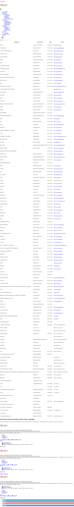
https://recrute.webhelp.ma (58, 254)
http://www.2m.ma (57, 212)
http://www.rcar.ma (57, 189)
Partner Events (6, 23)
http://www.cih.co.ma (57, 95)
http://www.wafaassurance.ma (59, 224)
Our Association (5, 11)
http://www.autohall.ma (58, 71)
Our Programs (4, 13)
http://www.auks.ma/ (57, 289)
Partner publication (7, 29)
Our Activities (4, 12)
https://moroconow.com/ (58, 301)
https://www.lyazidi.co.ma (58, 65)
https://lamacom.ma (57, 310)
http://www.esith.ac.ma (58, 106)
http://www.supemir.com (58, 215)
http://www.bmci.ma (57, 83)
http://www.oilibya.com (58, 174)
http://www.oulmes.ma (58, 130)
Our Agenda (6, 20)
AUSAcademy (6, 15)
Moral (5, 30)
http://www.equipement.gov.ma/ (59, 298)
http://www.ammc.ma (57, 59)
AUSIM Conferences (8, 22)
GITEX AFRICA (7, 24)
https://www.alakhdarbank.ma (59, 47)
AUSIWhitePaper (7, 27)
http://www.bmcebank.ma (58, 80)
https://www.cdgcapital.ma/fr (59, 92)
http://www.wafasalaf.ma (58, 227)
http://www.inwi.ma (57, 218)
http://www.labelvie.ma (58, 127)
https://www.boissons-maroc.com (59, 233)
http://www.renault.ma (57, 192)
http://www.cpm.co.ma (58, 77)
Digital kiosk (4, 25)
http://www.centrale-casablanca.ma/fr (60, 245)
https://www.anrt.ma (57, 268)
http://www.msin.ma (57, 165)
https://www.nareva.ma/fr (58, 168)
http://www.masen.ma (57, 159)
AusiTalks (6, 32)
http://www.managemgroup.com (59, 145)
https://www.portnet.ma (58, 186)
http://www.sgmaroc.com (58, 209)
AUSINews (6, 28)
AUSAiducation (7, 14)
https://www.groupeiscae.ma (59, 124)
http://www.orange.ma (57, 183)
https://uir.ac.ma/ (56, 292)
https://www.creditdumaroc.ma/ (59, 277)
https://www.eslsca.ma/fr (58, 248)
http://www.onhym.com (58, 236)
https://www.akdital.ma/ (58, 280)
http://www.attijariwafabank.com (59, 68)
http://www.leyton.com (58, 242)
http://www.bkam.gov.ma (58, 74)
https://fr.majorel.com (57, 142)
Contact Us (4, 35)
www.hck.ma (56, 315)
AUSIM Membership (5, 33)
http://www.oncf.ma (57, 177)
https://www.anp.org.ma (58, 62)
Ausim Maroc (2, 1)
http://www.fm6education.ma (59, 115)
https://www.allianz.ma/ (58, 56)
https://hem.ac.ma (57, 118)
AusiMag (6, 26)
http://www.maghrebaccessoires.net (60, 136)
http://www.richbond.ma (58, 195)
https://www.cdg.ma (57, 89)
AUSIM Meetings (7, 21)
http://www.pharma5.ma (58, 251)
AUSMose (6, 16)
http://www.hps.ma (57, 121)
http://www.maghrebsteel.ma (59, 139)
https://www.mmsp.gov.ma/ (58, 295)
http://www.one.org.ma (58, 262)
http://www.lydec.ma (57, 133)
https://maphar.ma (57, 265)
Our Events (4, 19)
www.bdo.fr (56, 318)
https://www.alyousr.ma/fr (58, 53)
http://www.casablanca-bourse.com (60, 86)
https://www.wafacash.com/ (58, 307)
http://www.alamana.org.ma (58, 50)
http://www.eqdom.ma (57, 109)
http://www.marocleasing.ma (59, 148)
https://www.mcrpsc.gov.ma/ (59, 286)
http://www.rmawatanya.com (59, 198)
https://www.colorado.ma (58, 239)
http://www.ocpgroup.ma (58, 171)
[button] (37, 9)
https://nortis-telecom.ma (58, 257)
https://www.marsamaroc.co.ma (59, 156)
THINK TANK (7, 17)
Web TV (3, 31)
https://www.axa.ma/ (57, 283)
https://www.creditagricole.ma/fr (59, 103)
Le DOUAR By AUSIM (8, 18)
